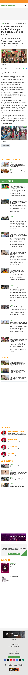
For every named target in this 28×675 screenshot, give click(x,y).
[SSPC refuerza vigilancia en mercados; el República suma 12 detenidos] (5, 275)
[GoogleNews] (17, 660)
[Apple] (20, 660)
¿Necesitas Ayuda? (14, 657)
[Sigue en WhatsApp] (23, 68)
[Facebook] (5, 660)
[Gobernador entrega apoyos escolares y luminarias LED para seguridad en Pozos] (5, 191)
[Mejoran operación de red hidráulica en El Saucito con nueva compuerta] (5, 328)
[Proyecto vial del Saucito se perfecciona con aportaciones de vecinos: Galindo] (5, 164)
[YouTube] (11, 660)
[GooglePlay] (23, 660)
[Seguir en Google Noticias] (26, 68)
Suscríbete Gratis (14, 553)
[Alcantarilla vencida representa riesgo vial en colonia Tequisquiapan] (5, 466)
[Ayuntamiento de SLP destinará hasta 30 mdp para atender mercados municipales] (5, 479)
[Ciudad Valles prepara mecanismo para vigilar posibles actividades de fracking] (5, 240)
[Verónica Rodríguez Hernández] (4, 433)
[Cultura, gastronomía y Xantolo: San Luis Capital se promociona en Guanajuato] (5, 345)
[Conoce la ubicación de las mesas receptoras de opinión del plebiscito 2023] (5, 171)
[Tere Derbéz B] (4, 454)
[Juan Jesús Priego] (4, 447)
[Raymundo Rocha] (4, 440)
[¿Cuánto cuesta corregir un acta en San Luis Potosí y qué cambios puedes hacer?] (5, 258)
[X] (8, 660)
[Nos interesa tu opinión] (14, 634)
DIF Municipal (5, 145)
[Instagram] (14, 660)
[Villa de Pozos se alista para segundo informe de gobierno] (5, 485)
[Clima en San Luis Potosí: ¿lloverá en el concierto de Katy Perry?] (5, 311)
